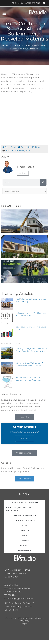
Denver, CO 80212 (12, 592)
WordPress (24, 621)
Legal (24, 624)
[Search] (43, 182)
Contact (24, 545)
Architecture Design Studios (24, 503)
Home (5, 45)
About (24, 525)
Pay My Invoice (24, 550)
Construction (11, 150)
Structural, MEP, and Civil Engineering (19, 509)
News (21, 150)
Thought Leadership (24, 520)
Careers (25, 540)
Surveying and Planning (24, 515)
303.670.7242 (10, 595)
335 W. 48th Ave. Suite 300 (18, 588)
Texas (28, 150)
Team (24, 535)
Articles (13, 45)
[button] (44, 3)
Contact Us (24, 438)
